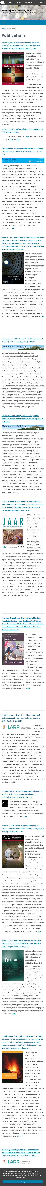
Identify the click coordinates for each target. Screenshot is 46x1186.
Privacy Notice (22, 1177)
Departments (29, 3)
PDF (42, 316)
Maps (19, 3)
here (27, 137)
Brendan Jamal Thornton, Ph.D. (16, 10)
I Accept (23, 1182)
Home (4, 29)
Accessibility (9, 3)
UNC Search (41, 3)
